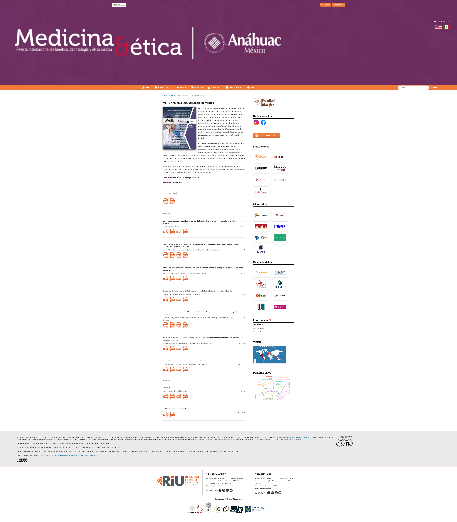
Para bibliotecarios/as (260, 332)
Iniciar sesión (338, 5)
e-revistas (119, 5)
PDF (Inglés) (172, 231)
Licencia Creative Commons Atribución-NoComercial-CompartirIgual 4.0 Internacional (68, 455)
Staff (182, 87)
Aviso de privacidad (214, 486)
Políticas (197, 87)
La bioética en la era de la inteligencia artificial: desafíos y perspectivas (192, 361)
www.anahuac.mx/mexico (286, 437)
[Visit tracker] (269, 363)
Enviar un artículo (267, 135)
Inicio (147, 87)
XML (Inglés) (185, 231)
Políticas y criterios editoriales (175, 409)
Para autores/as (258, 328)
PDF (165, 201)
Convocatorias (235, 87)
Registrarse (325, 5)
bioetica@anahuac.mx (303, 437)
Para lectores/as (258, 325)
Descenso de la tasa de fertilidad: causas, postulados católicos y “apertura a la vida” (197, 291)
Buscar (434, 88)
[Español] (446, 27)
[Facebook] (263, 122)
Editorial (166, 388)
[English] (438, 27)
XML (178, 231)
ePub (172, 201)
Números (215, 87)
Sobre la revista (165, 87)
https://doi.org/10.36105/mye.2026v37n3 (184, 178)
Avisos (252, 87)
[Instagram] (256, 122)
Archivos (172, 96)
